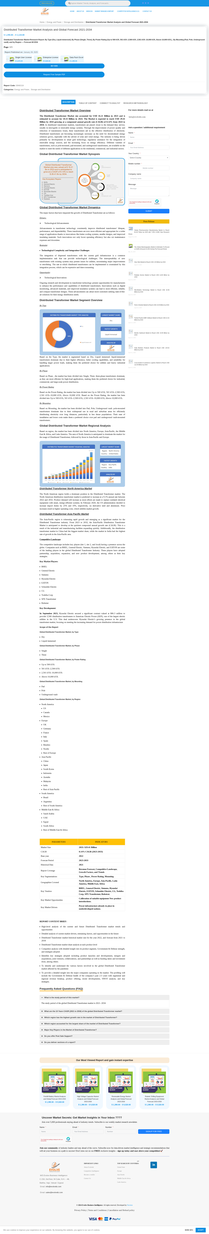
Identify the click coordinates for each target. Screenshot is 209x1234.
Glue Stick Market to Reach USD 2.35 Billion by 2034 (150, 262)
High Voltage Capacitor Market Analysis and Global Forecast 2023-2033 (88, 1099)
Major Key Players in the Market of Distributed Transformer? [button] (70, 1030)
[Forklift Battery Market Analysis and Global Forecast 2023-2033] (54, 1080)
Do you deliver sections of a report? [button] (59, 1042)
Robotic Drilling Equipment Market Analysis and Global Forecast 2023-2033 (154, 1099)
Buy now (54, 66)
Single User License (23, 57)
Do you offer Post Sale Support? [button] (58, 1036)
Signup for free (154, 1131)
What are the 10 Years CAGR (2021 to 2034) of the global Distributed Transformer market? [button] (83, 1011)
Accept (201, 1230)
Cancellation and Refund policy (121, 1210)
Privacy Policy (80, 1210)
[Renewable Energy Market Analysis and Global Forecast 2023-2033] (121, 1080)
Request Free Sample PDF (54, 74)
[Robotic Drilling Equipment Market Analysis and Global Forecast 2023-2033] (154, 1080)
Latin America (121, 1182)
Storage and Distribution (73, 22)
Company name (134, 174)
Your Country (133, 153)
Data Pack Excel (76, 57)
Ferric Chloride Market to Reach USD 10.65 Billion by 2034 (151, 305)
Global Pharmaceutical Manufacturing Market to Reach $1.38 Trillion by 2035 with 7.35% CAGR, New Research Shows (148, 232)
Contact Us (87, 1178)
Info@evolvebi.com (137, 117)
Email (130, 143)
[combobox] (148, 158)
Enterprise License (50, 57)
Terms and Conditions (97, 1210)
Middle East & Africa (124, 1178)
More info (189, 1230)
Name (130, 133)
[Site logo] (45, 11)
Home (42, 22)
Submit (149, 211)
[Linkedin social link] (153, 1165)
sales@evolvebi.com (54, 1192)
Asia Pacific (121, 1175)
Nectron (130, 1205)
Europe (119, 1171)
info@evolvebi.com (53, 1187)
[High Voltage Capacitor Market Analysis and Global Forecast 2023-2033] (88, 1080)
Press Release (46, 3)
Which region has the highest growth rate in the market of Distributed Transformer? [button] (80, 1017)
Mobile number (134, 164)
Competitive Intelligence (91, 1171)
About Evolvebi (89, 1167)
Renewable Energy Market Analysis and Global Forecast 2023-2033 (121, 1099)
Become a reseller (89, 1175)
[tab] (68, 102)
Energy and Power (54, 22)
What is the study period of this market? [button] (61, 998)
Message (132, 184)
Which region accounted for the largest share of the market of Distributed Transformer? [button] (82, 1024)
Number (108, 1127)
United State (121, 1167)
